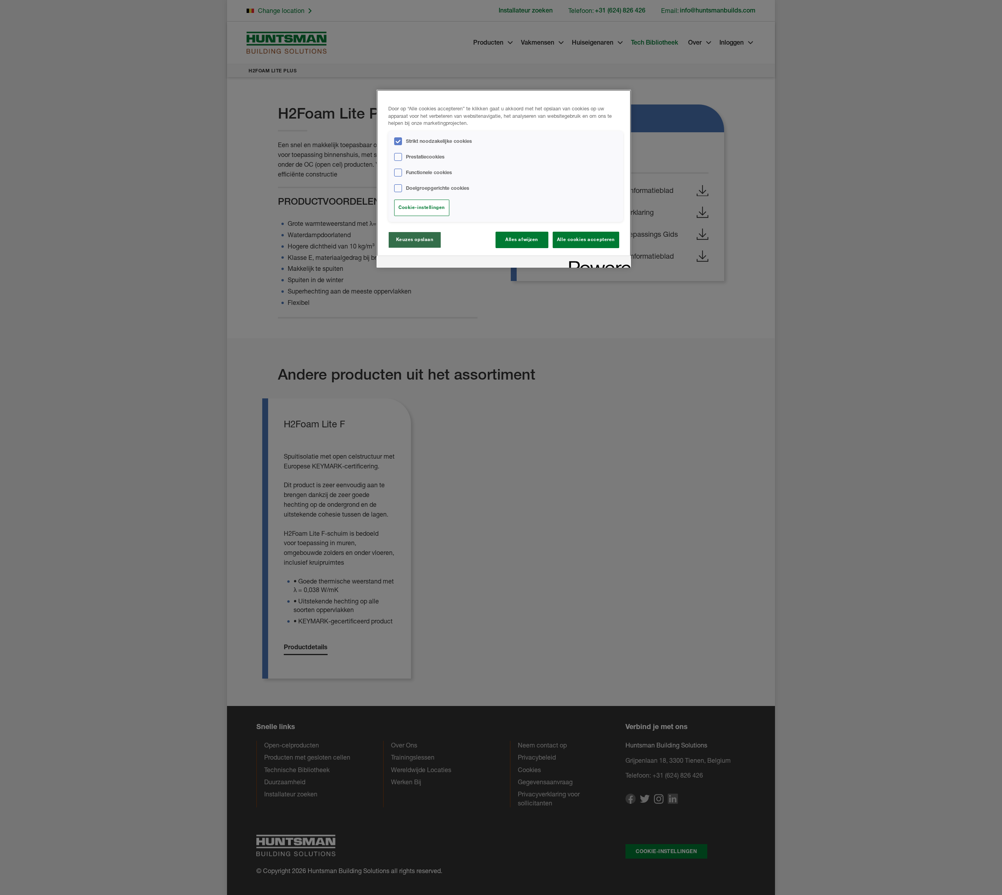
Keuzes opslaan (415, 239)
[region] (504, 179)
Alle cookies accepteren (586, 239)
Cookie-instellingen (421, 207)
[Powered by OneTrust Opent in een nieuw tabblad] (597, 263)
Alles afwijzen (521, 239)
